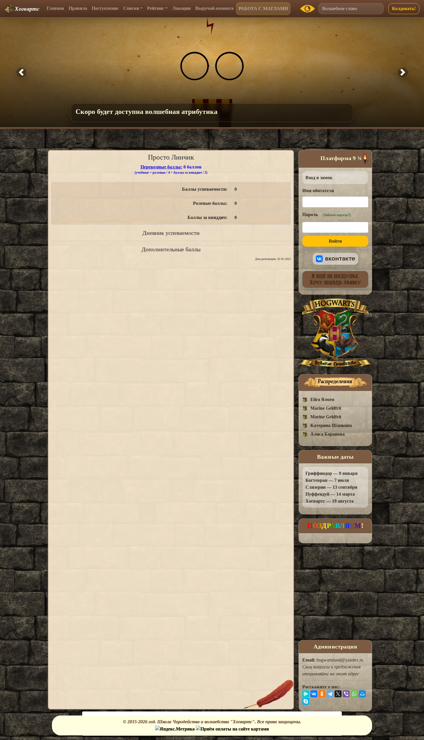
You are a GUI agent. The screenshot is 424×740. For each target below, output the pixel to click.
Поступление (105, 8)
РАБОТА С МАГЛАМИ (263, 8)
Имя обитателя (318, 190)
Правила (78, 8)
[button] (21, 72)
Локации (181, 8)
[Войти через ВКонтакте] (335, 259)
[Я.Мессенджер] (305, 693)
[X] (338, 693)
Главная (55, 8)
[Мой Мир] (362, 693)
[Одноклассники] (321, 693)
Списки (131, 8)
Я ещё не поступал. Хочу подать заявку (335, 279)
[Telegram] (330, 693)
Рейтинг (155, 8)
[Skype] (305, 701)
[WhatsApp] (354, 693)
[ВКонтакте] (313, 693)
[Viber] (346, 693)
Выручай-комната (214, 8)
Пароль (326, 214)
